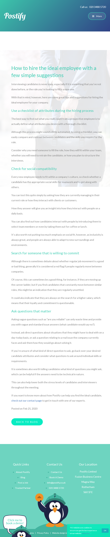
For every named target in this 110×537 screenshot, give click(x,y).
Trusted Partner (23, 488)
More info (86, 533)
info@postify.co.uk (56, 482)
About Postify (23, 472)
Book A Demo (56, 477)
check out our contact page (26, 400)
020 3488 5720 (97, 6)
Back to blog (27, 421)
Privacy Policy (43, 533)
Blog (22, 477)
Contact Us (56, 472)
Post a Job (23, 482)
